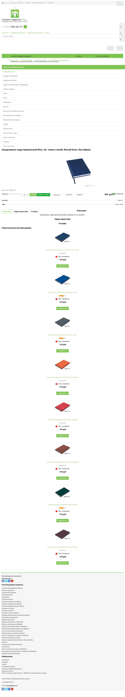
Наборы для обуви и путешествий (12, 622)
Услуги (79, 56)
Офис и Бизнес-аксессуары (11, 120)
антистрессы (6, 646)
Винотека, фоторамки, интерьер (13, 111)
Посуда (5, 124)
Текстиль (6, 142)
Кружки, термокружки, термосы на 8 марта (15, 635)
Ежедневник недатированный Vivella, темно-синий (62, 250)
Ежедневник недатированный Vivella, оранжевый (62, 377)
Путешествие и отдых (10, 133)
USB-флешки (7, 102)
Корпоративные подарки (21, 56)
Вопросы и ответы (7, 671)
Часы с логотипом (8, 146)
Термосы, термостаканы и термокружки (15, 85)
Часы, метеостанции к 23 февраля (12, 631)
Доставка (20, 3)
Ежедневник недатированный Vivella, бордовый (62, 547)
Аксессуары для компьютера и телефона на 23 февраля (19, 651)
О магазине (5, 660)
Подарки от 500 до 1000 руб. (10, 613)
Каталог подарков (53, 56)
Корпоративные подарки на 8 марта (13, 633)
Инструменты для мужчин (10, 617)
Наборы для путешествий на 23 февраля (14, 626)
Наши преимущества (38, 3)
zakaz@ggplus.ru (12, 685)
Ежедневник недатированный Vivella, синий (62, 292)
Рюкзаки (4, 642)
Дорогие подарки (8, 89)
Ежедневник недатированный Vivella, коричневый (62, 462)
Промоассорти (7, 128)
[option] (78, 178)
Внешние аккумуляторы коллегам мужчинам (16, 615)
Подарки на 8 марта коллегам (11, 637)
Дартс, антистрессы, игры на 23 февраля (14, 649)
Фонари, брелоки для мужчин (11, 653)
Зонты (5, 93)
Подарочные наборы (10, 80)
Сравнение (69, 194)
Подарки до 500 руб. (8, 610)
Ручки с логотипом (9, 137)
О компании (50, 3)
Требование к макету (18, 33)
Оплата (47, 33)
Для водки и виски (7, 599)
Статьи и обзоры (102, 56)
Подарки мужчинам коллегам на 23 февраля (15, 628)
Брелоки (6, 107)
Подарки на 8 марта (8, 590)
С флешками (5, 597)
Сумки (5, 98)
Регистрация (13, 3)
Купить (32, 194)
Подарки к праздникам (10, 76)
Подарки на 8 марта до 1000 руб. (12, 604)
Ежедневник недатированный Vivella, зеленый (62, 504)
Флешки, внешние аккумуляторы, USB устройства (17, 640)
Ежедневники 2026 (9, 71)
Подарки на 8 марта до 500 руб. (11, 601)
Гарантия (27, 3)
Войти (5, 3)
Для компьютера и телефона (12, 115)
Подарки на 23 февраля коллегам (12, 588)
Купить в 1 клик (43, 194)
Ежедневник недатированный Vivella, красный (62, 420)
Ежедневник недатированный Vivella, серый (62, 335)
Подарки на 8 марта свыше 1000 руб (13, 606)
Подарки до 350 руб (8, 608)
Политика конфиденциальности (12, 668)
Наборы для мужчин (8, 619)
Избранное (79, 194)
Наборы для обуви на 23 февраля (12, 624)
